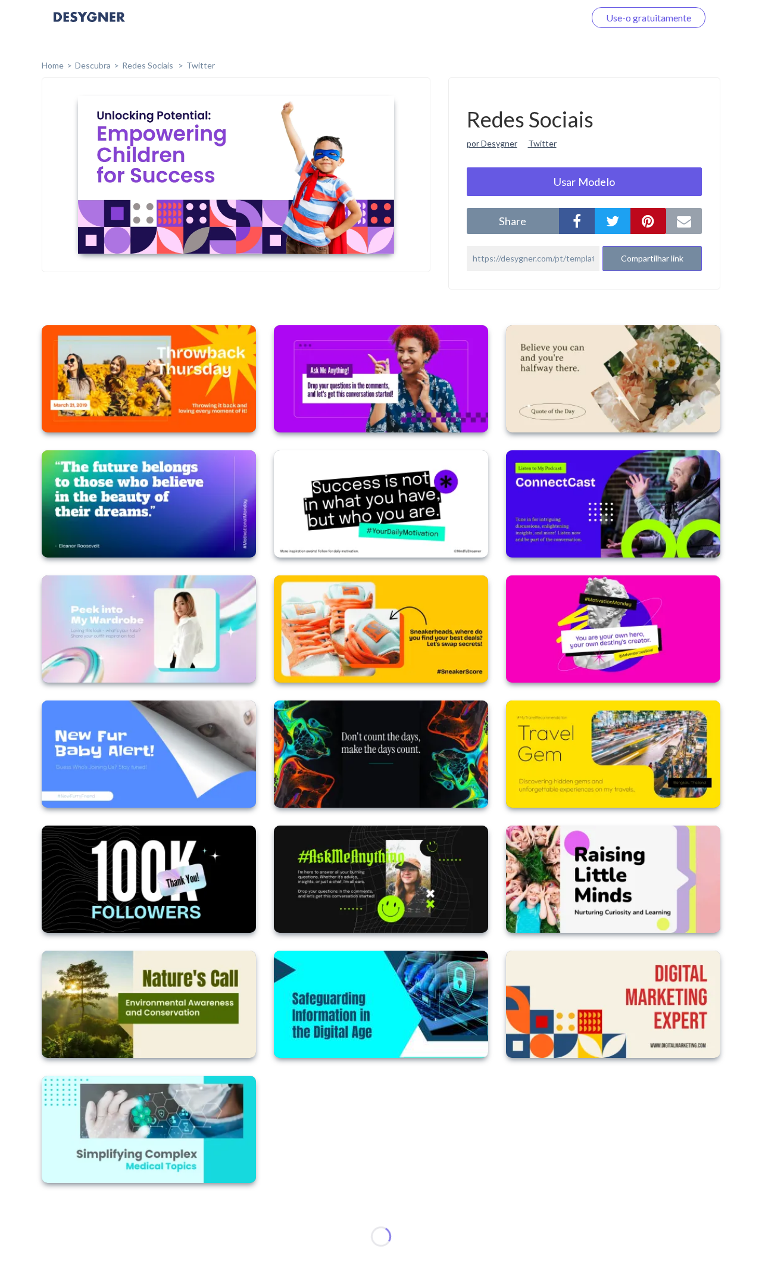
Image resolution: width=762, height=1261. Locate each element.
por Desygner (492, 143)
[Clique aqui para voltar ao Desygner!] (89, 25)
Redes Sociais (148, 65)
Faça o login (546, 18)
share (512, 221)
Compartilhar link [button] (652, 258)
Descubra (93, 65)
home (53, 65)
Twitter (200, 65)
